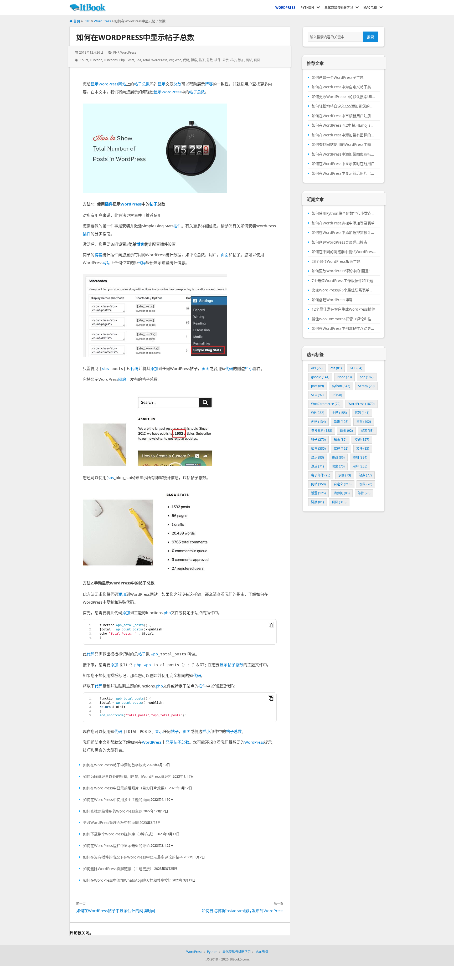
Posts (130, 60)
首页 (76, 21)
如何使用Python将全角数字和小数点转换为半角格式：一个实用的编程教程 (344, 213)
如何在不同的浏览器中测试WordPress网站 (344, 251)
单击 (341, 421)
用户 (360, 466)
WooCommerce (325, 404)
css (336, 368)
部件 (364, 493)
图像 (346, 430)
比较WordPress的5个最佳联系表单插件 (344, 290)
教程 (341, 448)
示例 (344, 475)
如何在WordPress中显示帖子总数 (135, 37)
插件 (217, 60)
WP (171, 60)
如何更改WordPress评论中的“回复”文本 (344, 271)
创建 (318, 421)
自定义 (343, 484)
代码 (186, 60)
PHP (87, 21)
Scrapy (366, 386)
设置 (318, 493)
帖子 (202, 60)
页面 (257, 60)
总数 (210, 60)
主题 (339, 412)
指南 (340, 439)
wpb (178, 60)
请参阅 (342, 493)
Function (96, 60)
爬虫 (338, 466)
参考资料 (321, 430)
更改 (338, 457)
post (317, 386)
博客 (194, 60)
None (344, 377)
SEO (317, 395)
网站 (249, 60)
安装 (367, 430)
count (84, 60)
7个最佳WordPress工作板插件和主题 (342, 280)
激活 (317, 466)
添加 (241, 60)
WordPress (102, 21)
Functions (111, 60)
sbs (138, 60)
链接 (317, 502)
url (337, 395)
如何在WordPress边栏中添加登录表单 (343, 223)
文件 (362, 448)
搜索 (370, 36)
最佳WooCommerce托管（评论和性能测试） (344, 319)
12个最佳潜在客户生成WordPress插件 (343, 309)
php (122, 60)
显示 (225, 60)
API (317, 368)
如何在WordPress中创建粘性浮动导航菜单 (344, 328)
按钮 (361, 439)
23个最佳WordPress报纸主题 (336, 261)
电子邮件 (320, 475)
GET (356, 368)
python (341, 386)
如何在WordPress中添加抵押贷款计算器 (344, 232)
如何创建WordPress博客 (332, 299)
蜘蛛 (365, 484)
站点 (365, 475)
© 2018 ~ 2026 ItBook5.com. (228, 959)
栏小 (233, 60)
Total (146, 60)
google (320, 377)
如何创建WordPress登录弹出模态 (339, 242)
